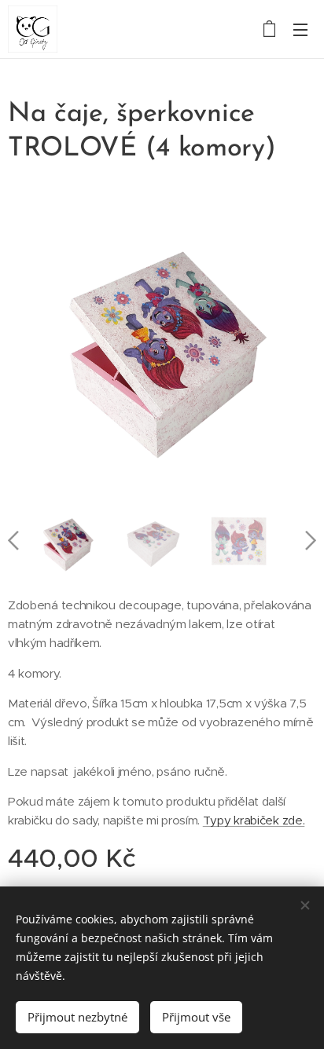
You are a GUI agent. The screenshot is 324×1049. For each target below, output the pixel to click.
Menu (300, 29)
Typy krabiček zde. (254, 820)
